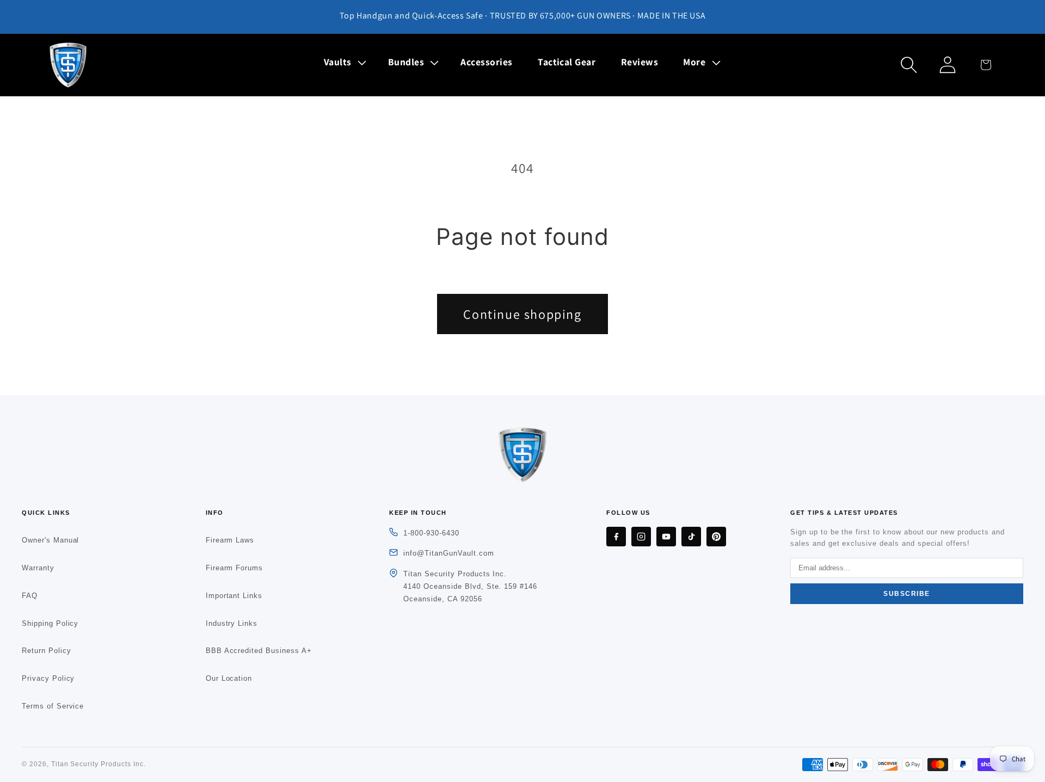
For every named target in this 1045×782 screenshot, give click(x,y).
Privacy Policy (48, 678)
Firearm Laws (230, 540)
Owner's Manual (50, 540)
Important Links (234, 596)
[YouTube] (666, 536)
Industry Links (231, 623)
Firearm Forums (234, 568)
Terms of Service (53, 706)
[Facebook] (616, 536)
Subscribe (906, 594)
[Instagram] (641, 536)
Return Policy (46, 650)
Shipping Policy (50, 623)
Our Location (229, 678)
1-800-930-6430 (431, 533)
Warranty (38, 568)
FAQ (30, 596)
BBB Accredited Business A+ (259, 650)
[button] (343, 61)
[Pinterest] (716, 536)
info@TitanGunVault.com (448, 553)
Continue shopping (522, 314)
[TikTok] (691, 536)
